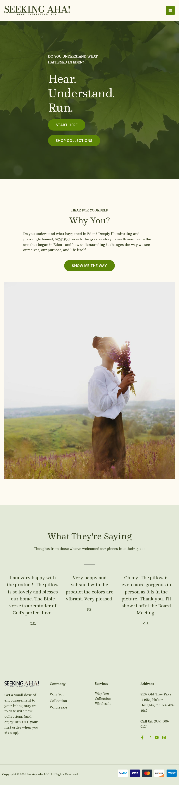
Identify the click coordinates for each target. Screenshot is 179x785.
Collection (58, 700)
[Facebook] (142, 737)
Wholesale (58, 707)
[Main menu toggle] (170, 10)
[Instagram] (149, 737)
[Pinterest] (164, 737)
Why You (57, 694)
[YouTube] (157, 737)
